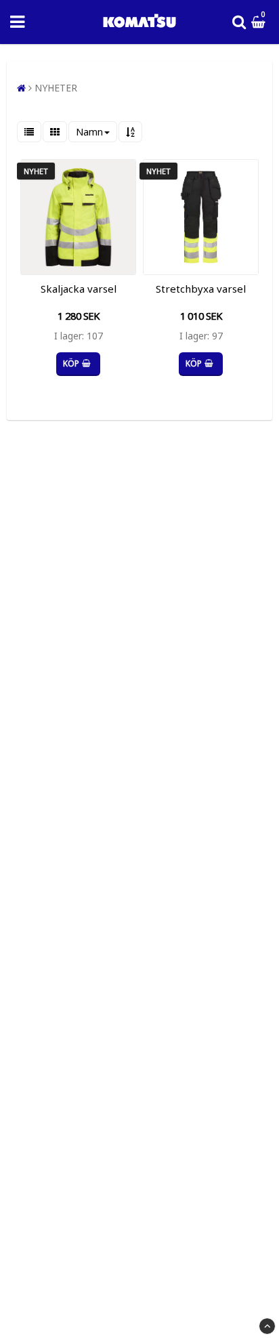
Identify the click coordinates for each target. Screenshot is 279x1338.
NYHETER (56, 87)
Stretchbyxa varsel (201, 288)
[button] (260, 22)
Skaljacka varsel (78, 288)
